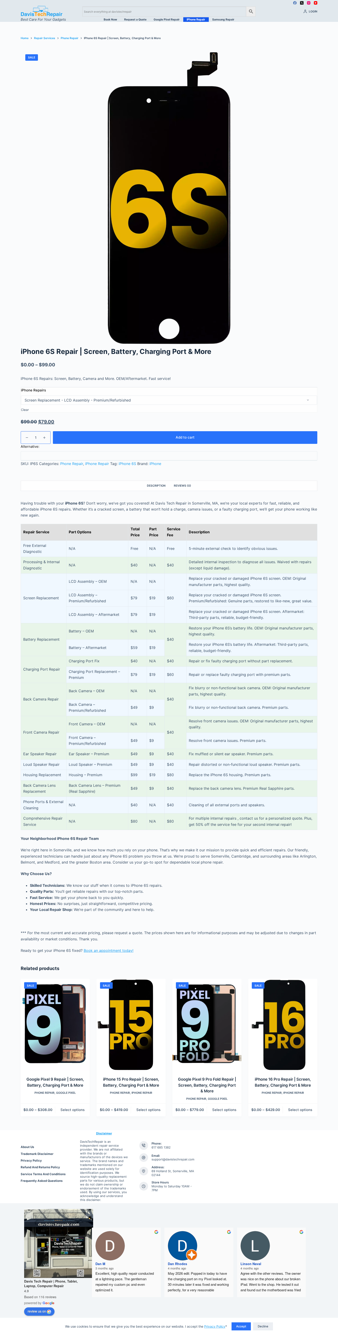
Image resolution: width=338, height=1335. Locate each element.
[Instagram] (308, 3)
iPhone (155, 463)
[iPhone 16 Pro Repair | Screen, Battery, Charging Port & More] (282, 1025)
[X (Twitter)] (302, 3)
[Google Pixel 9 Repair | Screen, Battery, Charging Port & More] (55, 1025)
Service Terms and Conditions (43, 1174)
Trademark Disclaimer (37, 1154)
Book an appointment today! (108, 950)
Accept (241, 1326)
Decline (263, 1326)
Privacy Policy (214, 1326)
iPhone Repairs (33, 390)
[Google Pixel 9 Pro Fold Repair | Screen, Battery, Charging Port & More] (206, 1025)
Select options (72, 1110)
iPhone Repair (196, 19)
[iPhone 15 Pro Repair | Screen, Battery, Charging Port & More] (131, 1025)
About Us (27, 1147)
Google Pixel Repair (167, 19)
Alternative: (30, 446)
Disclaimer (104, 1133)
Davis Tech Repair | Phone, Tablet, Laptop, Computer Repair (51, 1283)
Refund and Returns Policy (40, 1167)
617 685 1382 (161, 1147)
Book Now (110, 19)
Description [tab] (156, 485)
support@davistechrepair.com (173, 1159)
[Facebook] (295, 3)
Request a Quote (135, 19)
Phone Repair (71, 463)
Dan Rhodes (177, 1263)
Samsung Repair (223, 19)
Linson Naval (251, 1263)
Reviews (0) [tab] (182, 485)
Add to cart (185, 437)
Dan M (100, 1263)
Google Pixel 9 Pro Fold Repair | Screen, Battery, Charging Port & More (207, 1085)
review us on (37, 1311)
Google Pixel (66, 1092)
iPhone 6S (127, 463)
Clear (25, 410)
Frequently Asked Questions (42, 1181)
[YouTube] (315, 3)
